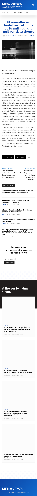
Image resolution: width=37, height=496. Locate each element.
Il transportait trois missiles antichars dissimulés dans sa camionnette (17, 191)
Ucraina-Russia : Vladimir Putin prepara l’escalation (18, 220)
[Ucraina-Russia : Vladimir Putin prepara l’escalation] (18, 437)
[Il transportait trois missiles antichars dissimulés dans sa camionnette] (18, 310)
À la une (4, 237)
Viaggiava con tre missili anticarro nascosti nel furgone (16, 201)
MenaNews (11, 35)
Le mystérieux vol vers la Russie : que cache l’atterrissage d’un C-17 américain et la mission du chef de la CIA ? (17, 232)
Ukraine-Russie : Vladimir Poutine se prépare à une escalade (17, 211)
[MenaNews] (4, 36)
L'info (32, 35)
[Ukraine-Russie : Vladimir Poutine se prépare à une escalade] (18, 394)
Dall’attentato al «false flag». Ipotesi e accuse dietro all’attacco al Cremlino (27, 175)
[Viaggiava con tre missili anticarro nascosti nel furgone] (18, 353)
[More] (29, 157)
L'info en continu (8, 185)
